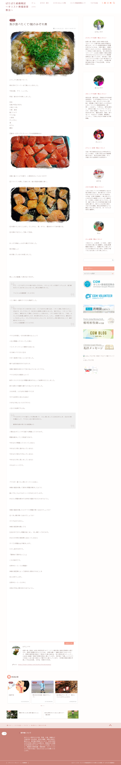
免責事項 (24, 762)
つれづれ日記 (94, 3)
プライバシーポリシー (13, 762)
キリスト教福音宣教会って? (78, 3)
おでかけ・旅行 (44, 3)
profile (34, 6)
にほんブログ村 (88, 360)
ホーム (33, 3)
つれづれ (12, 20)
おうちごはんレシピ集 (59, 3)
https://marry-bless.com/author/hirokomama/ (34, 664)
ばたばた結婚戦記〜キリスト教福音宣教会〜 (17, 6)
